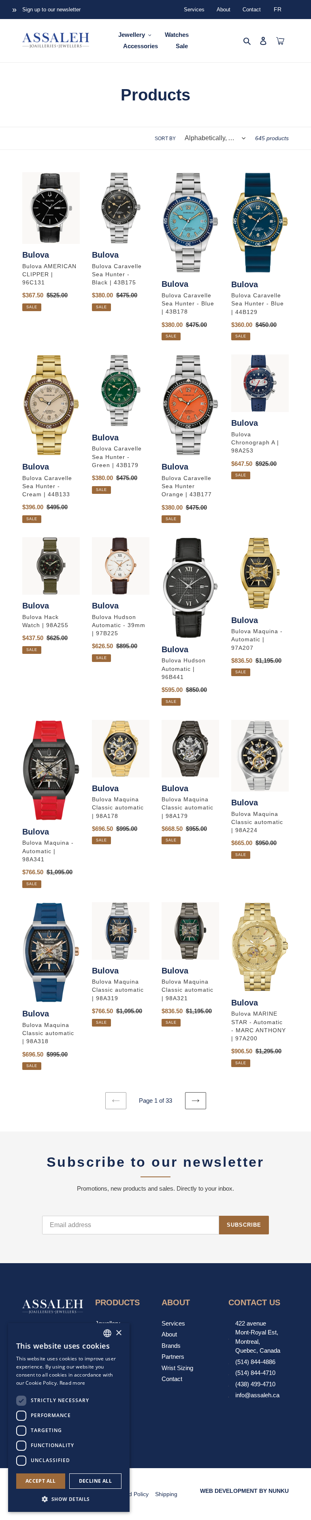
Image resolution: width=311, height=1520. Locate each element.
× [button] (118, 1333)
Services (194, 9)
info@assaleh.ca (257, 1395)
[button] (68, 1499)
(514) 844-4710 (255, 1372)
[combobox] (107, 1333)
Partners (173, 1356)
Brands (171, 1345)
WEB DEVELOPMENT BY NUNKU (244, 1491)
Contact (252, 9)
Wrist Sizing (177, 1367)
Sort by (165, 138)
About (223, 9)
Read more (72, 1382)
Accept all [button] (41, 1480)
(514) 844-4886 (255, 1361)
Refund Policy (131, 1494)
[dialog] (69, 1417)
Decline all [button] (95, 1480)
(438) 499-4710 (255, 1384)
